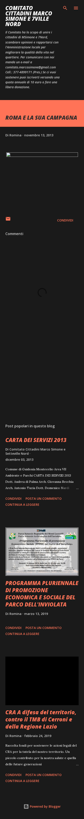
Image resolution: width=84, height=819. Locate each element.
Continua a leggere (22, 504)
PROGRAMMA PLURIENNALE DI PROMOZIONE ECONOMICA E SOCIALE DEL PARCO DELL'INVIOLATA (41, 593)
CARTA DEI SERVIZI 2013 (36, 440)
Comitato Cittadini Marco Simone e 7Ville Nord (28, 16)
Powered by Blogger (45, 806)
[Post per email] (8, 220)
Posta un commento (44, 498)
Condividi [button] (65, 220)
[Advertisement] (42, 381)
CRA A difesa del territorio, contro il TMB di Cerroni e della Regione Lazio (40, 719)
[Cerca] (65, 8)
